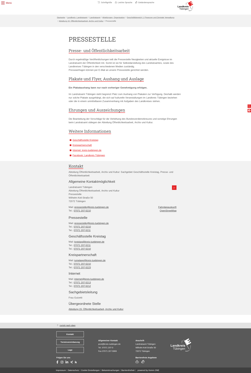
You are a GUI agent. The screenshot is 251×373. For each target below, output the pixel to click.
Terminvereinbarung (70, 342)
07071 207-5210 (82, 210)
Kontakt (70, 334)
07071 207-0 (107, 348)
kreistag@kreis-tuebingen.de (89, 241)
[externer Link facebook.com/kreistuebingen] (249, 110)
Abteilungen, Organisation (113, 17)
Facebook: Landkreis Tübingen (89, 155)
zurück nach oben (67, 325)
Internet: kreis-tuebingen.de (87, 150)
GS (143, 362)
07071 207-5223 (82, 267)
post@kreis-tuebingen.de (109, 344)
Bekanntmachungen (110, 370)
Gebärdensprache (146, 2)
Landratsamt (95, 17)
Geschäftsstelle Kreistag (85, 140)
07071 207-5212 (82, 286)
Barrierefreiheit (128, 370)
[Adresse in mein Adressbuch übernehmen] (174, 187)
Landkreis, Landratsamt (77, 17)
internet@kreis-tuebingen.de (89, 279)
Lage (70, 350)
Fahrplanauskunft (167, 207)
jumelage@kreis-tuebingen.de (89, 260)
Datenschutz (73, 370)
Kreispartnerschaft (82, 145)
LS (138, 362)
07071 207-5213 (82, 282)
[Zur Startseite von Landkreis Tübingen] (182, 6)
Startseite (61, 17)
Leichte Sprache (125, 2)
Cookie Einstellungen (90, 370)
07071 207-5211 (82, 230)
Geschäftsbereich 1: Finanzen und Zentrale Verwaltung (150, 17)
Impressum (61, 370)
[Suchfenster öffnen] (249, 106)
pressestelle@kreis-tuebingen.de (91, 207)
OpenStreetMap (168, 210)
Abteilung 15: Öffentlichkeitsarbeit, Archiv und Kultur (81, 21)
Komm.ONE (154, 370)
